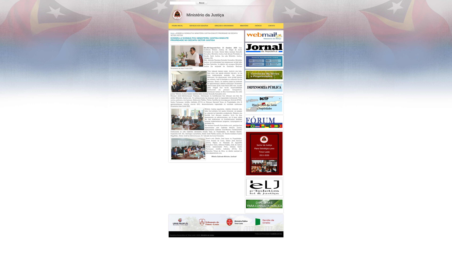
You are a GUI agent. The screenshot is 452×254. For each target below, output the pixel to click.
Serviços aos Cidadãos (198, 26)
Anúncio (258, 26)
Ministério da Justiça (207, 235)
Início (172, 33)
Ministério (244, 26)
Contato (271, 26)
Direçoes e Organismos (224, 26)
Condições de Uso (276, 234)
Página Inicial (177, 26)
